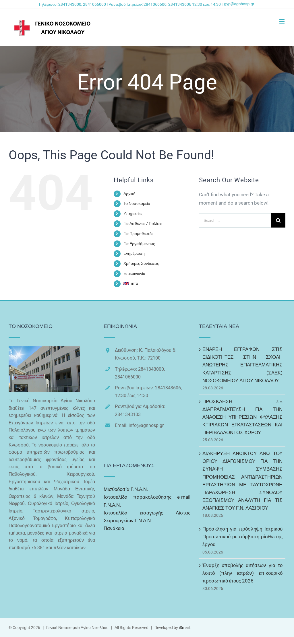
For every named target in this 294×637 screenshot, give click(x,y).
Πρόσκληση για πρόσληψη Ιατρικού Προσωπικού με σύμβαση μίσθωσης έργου (242, 536)
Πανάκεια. (114, 528)
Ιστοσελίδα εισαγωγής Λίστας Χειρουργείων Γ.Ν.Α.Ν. (147, 516)
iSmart (185, 627)
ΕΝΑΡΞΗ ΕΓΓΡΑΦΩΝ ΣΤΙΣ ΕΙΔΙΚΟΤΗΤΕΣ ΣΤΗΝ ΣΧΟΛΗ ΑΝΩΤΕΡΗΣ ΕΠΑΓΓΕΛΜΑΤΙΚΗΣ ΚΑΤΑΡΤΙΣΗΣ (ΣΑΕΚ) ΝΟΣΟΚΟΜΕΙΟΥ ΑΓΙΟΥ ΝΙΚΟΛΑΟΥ (242, 364)
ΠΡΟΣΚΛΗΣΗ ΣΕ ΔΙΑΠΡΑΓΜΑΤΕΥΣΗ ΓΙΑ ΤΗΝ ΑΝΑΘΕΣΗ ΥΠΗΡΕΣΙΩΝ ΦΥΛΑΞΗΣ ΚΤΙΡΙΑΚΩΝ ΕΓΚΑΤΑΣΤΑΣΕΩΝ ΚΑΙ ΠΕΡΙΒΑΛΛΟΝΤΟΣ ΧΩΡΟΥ (242, 417)
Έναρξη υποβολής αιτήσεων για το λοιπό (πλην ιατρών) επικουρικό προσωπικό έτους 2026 (242, 573)
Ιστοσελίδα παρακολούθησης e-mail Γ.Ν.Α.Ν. (147, 501)
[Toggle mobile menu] (282, 21)
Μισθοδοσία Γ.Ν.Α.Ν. (126, 489)
